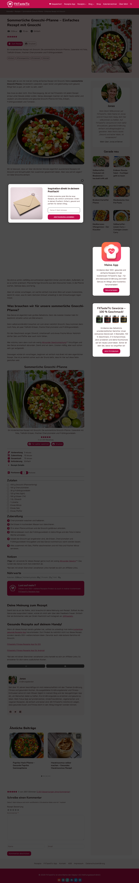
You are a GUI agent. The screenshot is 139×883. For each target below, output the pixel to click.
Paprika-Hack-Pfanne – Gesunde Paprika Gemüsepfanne (23, 765)
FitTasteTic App (50, 863)
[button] (8, 37)
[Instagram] (63, 880)
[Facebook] (71, 880)
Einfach (11, 58)
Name (10, 846)
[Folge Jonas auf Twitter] (15, 712)
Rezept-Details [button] (17, 465)
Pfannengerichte (23, 58)
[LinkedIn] (80, 880)
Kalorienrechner (110, 4)
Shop (98, 4)
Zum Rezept (16, 44)
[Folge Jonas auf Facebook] (10, 712)
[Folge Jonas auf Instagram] (20, 712)
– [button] (21, 473)
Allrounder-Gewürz (68, 561)
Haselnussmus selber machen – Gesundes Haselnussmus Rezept (61, 765)
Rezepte (17, 11)
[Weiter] (78, 753)
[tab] (41, 776)
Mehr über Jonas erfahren (111, 142)
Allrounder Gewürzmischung (54, 342)
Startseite (9, 11)
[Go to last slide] (13, 753)
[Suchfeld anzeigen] (131, 4)
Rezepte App (69, 4)
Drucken (32, 44)
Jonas (22, 678)
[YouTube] (59, 880)
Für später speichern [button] (40, 444)
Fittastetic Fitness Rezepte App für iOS (24, 644)
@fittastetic (68, 616)
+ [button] (27, 473)
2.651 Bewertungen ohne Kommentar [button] (53, 792)
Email (50, 846)
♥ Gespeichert (55, 4)
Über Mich (123, 4)
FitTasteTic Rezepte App (28, 591)
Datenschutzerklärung (95, 863)
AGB (70, 863)
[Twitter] (76, 880)
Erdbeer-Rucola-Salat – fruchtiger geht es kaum (120, 173)
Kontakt (62, 863)
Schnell (46, 58)
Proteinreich (36, 58)
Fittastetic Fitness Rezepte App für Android (25, 650)
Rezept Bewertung (15, 807)
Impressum (78, 863)
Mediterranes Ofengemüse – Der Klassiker (101, 227)
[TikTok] (67, 880)
